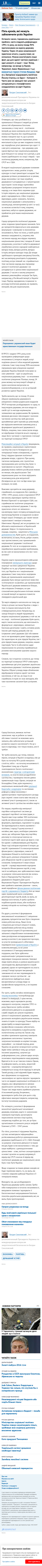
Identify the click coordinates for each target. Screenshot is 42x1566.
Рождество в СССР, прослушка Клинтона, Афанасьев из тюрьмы (21, 1375)
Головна (4, 25)
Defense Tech (7, 8)
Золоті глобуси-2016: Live (14, 1365)
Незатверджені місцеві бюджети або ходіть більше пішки (19, 1400)
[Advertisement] (21, 314)
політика (20, 1254)
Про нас (4, 1476)
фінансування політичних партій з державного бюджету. (21, 889)
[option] (21, 17)
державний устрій (11, 1258)
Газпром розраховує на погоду (15, 1206)
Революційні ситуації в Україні (15, 444)
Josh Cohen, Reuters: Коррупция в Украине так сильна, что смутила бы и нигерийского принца (20, 1388)
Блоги (11, 25)
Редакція (5, 1483)
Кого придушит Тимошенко (15, 1439)
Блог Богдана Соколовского (25, 25)
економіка (8, 1254)
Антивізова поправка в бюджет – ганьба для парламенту (21, 1412)
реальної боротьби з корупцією (19, 787)
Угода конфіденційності (10, 1488)
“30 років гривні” (22, 8)
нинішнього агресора (22, 562)
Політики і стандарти (9, 1486)
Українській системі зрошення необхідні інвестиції (16, 1449)
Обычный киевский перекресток (17, 1468)
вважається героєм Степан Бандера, (18, 71)
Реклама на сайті (8, 1479)
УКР (34, 3)
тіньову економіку (10, 995)
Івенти (4, 1481)
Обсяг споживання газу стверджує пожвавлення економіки (17, 1223)
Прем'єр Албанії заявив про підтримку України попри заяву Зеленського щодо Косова (26, 18)
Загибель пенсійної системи (15, 1459)
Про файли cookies (8, 1562)
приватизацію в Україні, (26, 944)
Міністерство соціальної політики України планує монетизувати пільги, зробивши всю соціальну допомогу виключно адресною (19, 1426)
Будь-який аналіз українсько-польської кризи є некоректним (19, 1214)
